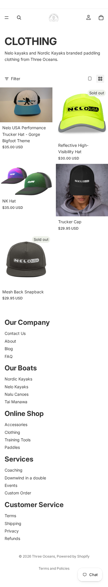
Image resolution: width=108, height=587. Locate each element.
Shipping (13, 523)
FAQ (9, 356)
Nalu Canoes (17, 394)
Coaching (13, 470)
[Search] (19, 17)
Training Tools (18, 439)
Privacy (12, 530)
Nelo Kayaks (16, 386)
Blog (9, 348)
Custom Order (18, 492)
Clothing (12, 432)
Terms (10, 515)
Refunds (12, 538)
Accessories (16, 424)
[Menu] (6, 17)
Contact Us (15, 333)
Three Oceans (43, 556)
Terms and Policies (54, 568)
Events (11, 485)
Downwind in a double (25, 477)
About (10, 340)
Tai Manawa (16, 401)
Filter (15, 78)
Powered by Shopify (73, 556)
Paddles (12, 447)
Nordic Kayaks (18, 378)
